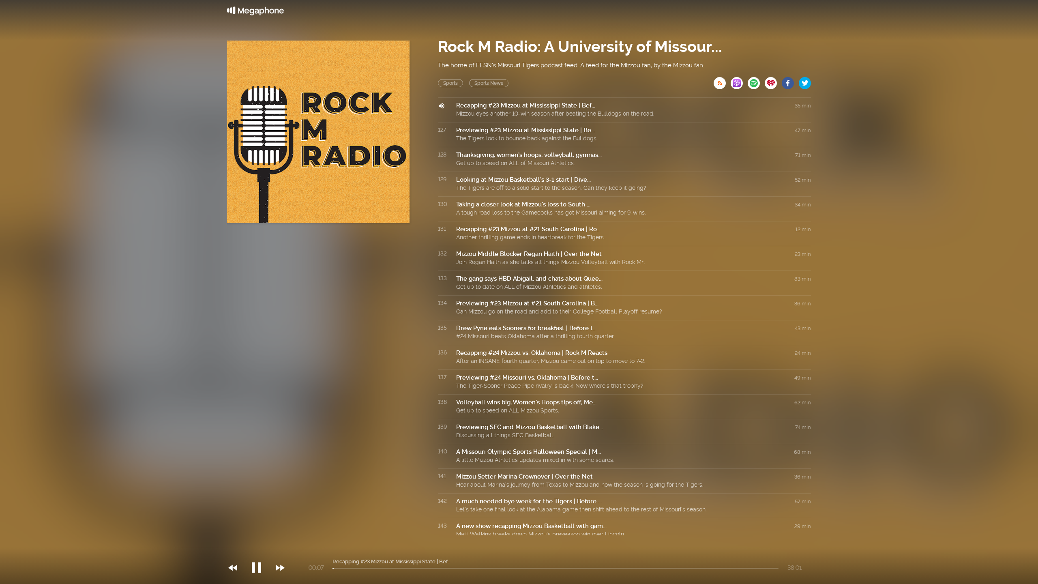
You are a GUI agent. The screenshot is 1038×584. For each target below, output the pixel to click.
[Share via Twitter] (805, 80)
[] (260, 551)
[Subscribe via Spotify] (756, 80)
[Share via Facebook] (790, 80)
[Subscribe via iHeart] (773, 80)
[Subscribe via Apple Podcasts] (739, 80)
